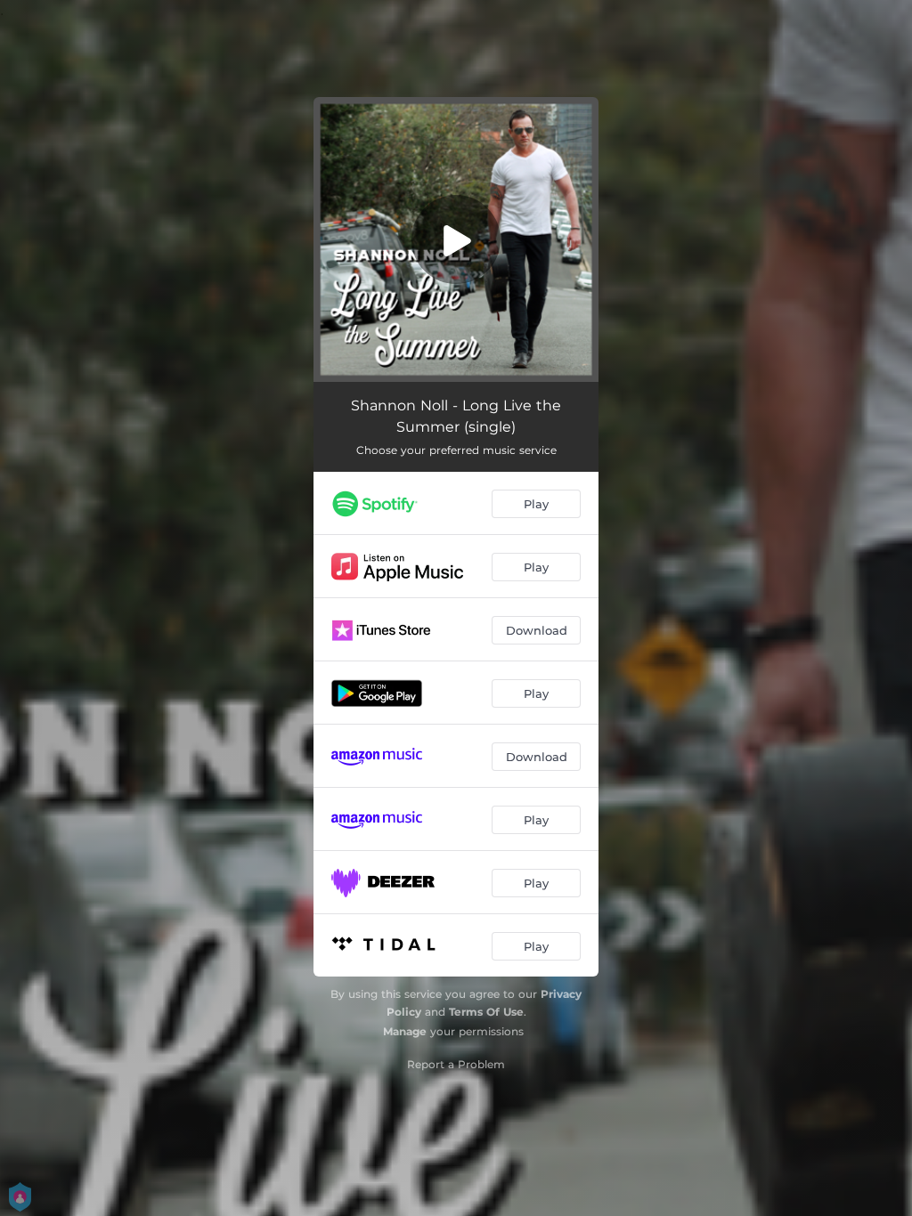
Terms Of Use (486, 1011)
